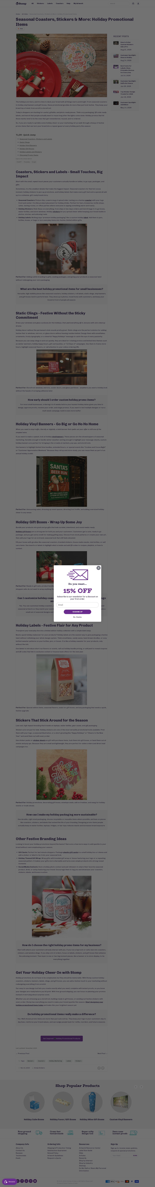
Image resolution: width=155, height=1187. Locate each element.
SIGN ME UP (77, 612)
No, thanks (77, 617)
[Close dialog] (98, 568)
